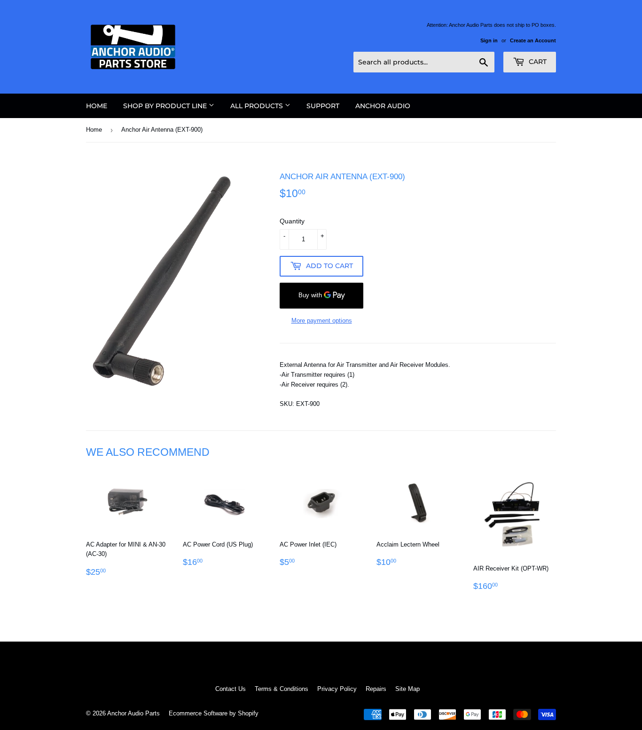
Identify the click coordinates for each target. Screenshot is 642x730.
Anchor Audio (382, 106)
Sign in (489, 40)
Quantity (292, 221)
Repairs (376, 688)
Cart (537, 61)
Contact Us (230, 688)
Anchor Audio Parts (133, 713)
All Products (257, 106)
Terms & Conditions (281, 688)
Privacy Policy (337, 688)
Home (96, 106)
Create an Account (533, 40)
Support (322, 106)
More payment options (321, 320)
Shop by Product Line (166, 106)
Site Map (407, 688)
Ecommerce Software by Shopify (213, 713)
